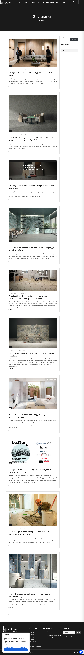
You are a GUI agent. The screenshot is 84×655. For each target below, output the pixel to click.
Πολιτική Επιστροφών (31, 634)
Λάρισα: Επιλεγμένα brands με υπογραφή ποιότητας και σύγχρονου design (31, 595)
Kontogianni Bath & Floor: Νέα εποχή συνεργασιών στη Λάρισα (30, 73)
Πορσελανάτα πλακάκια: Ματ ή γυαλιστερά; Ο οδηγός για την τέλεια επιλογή (31, 249)
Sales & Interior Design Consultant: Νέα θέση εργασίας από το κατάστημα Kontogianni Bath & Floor (32, 138)
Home (39, 20)
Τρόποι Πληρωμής (30, 632)
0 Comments (24, 69)
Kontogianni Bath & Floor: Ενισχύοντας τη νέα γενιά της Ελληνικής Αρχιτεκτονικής (30, 471)
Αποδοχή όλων (16, 649)
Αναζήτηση (63, 37)
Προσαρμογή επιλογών (10, 647)
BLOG (57, 2)
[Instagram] (77, 652)
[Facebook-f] (74, 652)
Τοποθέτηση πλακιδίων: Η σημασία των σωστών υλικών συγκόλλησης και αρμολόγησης (31, 533)
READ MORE (11, 85)
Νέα (10, 66)
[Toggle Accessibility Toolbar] (81, 652)
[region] (16, 643)
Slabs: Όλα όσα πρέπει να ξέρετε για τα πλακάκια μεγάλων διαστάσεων (32, 354)
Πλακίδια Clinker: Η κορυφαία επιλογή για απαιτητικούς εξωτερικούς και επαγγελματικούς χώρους (30, 297)
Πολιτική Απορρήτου (31, 637)
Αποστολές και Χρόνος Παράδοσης (34, 646)
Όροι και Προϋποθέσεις (31, 639)
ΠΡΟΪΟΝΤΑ (25, 2)
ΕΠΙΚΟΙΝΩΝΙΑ (63, 2)
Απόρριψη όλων (22, 647)
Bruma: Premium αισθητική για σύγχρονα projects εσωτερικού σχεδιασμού (28, 416)
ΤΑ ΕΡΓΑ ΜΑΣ (41, 2)
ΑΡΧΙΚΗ (19, 2)
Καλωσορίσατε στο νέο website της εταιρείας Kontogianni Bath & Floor (31, 187)
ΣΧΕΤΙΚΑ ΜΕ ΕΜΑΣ (50, 2)
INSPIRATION (33, 2)
